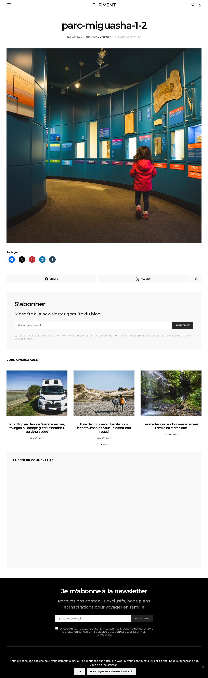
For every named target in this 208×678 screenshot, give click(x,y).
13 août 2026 (37, 438)
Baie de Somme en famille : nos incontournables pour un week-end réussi (104, 427)
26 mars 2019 (74, 37)
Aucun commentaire (98, 37)
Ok (79, 671)
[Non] (203, 667)
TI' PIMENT (104, 5)
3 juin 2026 (171, 434)
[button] (200, 5)
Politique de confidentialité (111, 671)
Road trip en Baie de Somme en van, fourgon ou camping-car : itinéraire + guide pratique (37, 427)
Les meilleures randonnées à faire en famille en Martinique (171, 426)
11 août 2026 (104, 438)
